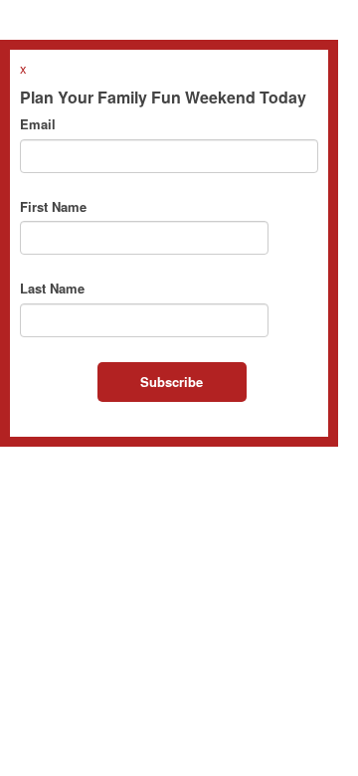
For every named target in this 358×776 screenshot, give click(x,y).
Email (38, 124)
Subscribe (171, 381)
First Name (53, 207)
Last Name (52, 288)
